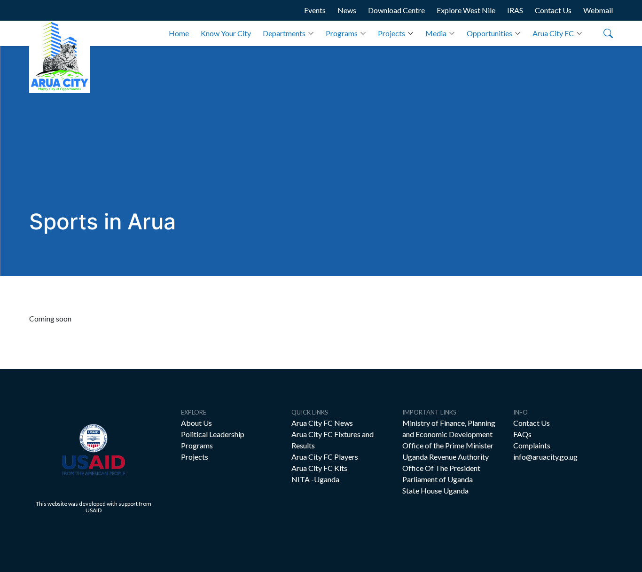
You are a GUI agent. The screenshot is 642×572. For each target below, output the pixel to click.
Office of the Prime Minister (447, 445)
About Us (196, 422)
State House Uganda (435, 490)
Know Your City (226, 33)
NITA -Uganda (315, 479)
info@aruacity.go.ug (545, 456)
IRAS (515, 10)
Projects (391, 33)
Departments (284, 33)
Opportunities (489, 33)
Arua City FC (553, 33)
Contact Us (553, 10)
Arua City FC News (322, 422)
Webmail (598, 10)
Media (435, 33)
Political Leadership (212, 434)
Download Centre (396, 10)
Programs (342, 33)
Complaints (531, 445)
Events (315, 10)
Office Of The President (441, 467)
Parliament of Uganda (437, 479)
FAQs (522, 434)
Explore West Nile (466, 10)
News (346, 10)
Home (179, 33)
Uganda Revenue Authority (445, 456)
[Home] (59, 57)
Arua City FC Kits (319, 467)
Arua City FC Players (324, 456)
